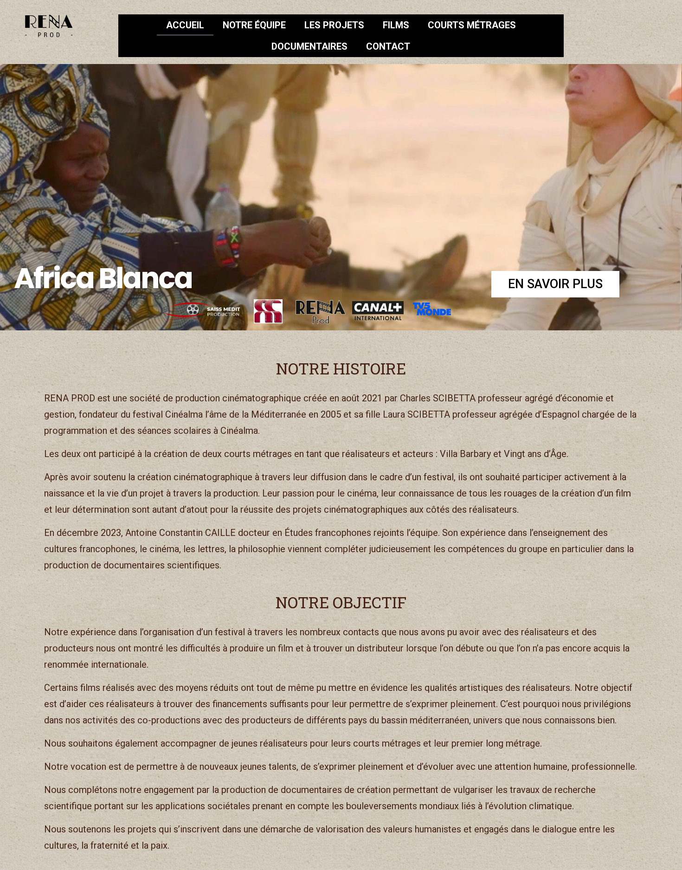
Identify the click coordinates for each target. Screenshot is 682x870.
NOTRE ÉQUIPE (254, 25)
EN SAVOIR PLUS (555, 284)
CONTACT (388, 46)
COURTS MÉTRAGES (472, 25)
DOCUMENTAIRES (309, 46)
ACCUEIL (185, 25)
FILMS (396, 25)
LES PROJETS (334, 25)
